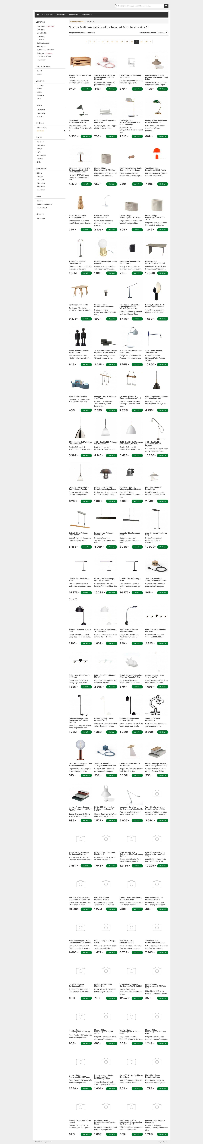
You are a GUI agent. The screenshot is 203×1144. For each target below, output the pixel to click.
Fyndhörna (61, 15)
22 (127, 42)
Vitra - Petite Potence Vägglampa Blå (153, 351)
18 (107, 42)
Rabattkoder (73, 15)
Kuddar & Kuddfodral (44, 204)
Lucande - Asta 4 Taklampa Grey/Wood (105, 397)
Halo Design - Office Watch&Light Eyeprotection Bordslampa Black (131, 1122)
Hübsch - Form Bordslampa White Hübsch (105, 630)
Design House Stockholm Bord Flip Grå (155, 262)
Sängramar (41, 190)
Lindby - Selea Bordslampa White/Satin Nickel (130, 898)
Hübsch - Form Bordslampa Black (80, 630)
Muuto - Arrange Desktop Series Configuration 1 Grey (156, 764)
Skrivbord (40, 131)
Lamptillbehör (42, 33)
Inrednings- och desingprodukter (52, 5)
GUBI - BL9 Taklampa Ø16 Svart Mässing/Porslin (79, 488)
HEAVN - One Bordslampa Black (130, 579)
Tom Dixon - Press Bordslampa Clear (127, 942)
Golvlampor (41, 30)
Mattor (39, 92)
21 (122, 42)
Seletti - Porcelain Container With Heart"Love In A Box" (131, 676)
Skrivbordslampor (43, 43)
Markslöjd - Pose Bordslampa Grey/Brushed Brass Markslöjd (130, 122)
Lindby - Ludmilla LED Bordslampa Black (154, 898)
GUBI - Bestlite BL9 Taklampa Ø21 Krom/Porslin (105, 443)
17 (103, 42)
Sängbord (40, 180)
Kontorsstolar (42, 127)
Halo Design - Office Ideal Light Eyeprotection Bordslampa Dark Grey (130, 306)
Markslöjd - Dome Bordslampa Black (101, 898)
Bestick (39, 71)
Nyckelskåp (41, 113)
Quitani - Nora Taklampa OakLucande (78, 534)
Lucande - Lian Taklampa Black (130, 534)
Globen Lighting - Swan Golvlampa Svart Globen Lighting (78, 720)
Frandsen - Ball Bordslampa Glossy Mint (131, 351)
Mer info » (86, 89)
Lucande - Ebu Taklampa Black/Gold (155, 1121)
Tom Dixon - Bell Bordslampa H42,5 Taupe (155, 942)
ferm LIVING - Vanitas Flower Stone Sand (131, 1076)
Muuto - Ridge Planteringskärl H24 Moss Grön (155, 1032)
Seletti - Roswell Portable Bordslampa (130, 764)
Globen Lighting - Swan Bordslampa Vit (103, 719)
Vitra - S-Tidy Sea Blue (78, 396)
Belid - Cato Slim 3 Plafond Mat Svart (79, 676)
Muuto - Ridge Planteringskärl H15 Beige (104, 169)
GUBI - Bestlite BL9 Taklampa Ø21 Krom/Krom (80, 443)
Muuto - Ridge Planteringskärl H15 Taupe (79, 1031)
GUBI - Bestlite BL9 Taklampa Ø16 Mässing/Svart (156, 397)
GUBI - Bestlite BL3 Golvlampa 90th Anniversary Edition (131, 854)
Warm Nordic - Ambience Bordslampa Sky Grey (79, 853)
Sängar (39, 173)
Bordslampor (45, 26)
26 (146, 42)
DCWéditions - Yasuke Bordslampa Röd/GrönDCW (131, 985)
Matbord (40, 158)
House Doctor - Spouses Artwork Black (79, 351)
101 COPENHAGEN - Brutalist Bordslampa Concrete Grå (105, 351)
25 (141, 42)
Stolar (39, 162)
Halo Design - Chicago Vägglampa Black (129, 630)
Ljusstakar (40, 40)
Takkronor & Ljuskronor (45, 50)
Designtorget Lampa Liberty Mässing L (105, 262)
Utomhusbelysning (44, 56)
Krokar (39, 89)
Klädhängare (41, 155)
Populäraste (162, 32)
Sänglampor (41, 46)
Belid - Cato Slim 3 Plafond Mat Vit (104, 676)
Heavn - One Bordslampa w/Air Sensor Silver (104, 579)
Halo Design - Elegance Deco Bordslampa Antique (80, 764)
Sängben (40, 176)
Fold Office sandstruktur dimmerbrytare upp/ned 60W (155, 854)
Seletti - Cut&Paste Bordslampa (152, 719)
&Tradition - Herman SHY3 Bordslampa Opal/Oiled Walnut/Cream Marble (79, 170)
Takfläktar (40, 95)
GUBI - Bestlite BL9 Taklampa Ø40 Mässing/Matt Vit (131, 443)
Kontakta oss (87, 15)
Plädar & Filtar (42, 207)
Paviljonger (41, 218)
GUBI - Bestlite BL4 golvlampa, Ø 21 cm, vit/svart (153, 444)
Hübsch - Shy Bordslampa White (104, 942)
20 (117, 42)
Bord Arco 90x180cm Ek (78, 305)
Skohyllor (40, 116)
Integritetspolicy (163, 1142)
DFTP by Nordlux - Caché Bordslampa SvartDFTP (155, 306)
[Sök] (166, 6)
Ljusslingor (41, 36)
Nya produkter (47, 15)
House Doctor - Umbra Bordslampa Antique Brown (105, 488)
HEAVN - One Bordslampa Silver (79, 579)
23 (132, 42)
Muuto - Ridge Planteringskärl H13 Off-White (104, 1032)
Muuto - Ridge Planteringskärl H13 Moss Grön (130, 1032)
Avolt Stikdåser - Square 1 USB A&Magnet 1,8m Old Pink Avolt (104, 77)
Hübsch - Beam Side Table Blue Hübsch (104, 853)
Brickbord (40, 142)
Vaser (39, 99)
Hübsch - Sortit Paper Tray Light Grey (104, 121)
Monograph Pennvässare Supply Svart (130, 262)
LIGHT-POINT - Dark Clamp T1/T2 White (130, 76)
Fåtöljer (39, 148)
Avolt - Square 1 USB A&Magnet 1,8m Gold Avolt (155, 579)
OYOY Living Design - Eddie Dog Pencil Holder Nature (131, 169)
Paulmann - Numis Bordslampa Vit (101, 216)
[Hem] (37, 15)
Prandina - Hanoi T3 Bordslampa (153, 488)
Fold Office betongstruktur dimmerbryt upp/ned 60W (79, 898)
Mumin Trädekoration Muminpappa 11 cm (77, 216)
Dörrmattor (41, 110)
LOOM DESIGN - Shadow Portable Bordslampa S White (104, 809)
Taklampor (45, 53)
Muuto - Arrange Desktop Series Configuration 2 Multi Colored (80, 809)
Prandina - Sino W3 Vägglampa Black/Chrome (130, 488)
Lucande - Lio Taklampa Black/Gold (103, 534)
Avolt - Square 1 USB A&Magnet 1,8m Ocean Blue (105, 764)
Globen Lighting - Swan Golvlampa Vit (154, 676)
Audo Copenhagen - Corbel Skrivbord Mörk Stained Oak (80, 942)
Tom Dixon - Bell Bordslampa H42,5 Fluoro (155, 169)
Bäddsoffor (41, 145)
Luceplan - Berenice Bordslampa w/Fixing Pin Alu (131, 808)
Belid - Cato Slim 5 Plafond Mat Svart (155, 630)
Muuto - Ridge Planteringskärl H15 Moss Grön (155, 986)
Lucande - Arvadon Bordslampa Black (76, 985)
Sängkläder (41, 186)
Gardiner (40, 201)
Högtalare (40, 85)
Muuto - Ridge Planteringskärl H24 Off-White (155, 217)
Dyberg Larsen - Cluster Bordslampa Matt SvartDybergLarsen (103, 1077)
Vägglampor (41, 60)
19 (112, 42)
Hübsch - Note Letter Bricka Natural (80, 76)
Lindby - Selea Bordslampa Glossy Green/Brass (156, 121)
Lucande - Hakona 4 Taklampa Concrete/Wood (130, 397)
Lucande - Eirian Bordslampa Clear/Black (104, 306)
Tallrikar (39, 74)
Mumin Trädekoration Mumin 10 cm (103, 985)
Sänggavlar (41, 183)
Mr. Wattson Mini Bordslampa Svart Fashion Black (104, 1122)
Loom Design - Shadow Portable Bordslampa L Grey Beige (156, 77)
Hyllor (39, 152)
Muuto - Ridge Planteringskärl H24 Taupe (79, 1076)
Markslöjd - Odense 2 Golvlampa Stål (77, 262)
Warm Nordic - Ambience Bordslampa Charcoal (79, 121)
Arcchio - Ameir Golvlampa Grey (156, 534)
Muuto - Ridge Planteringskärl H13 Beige (130, 216)
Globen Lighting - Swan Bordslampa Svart (129, 719)
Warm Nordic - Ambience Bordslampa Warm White (155, 808)
